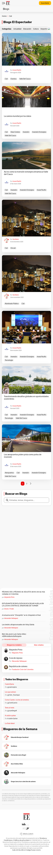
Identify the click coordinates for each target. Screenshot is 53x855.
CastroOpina (9, 684)
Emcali (13, 248)
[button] (49, 29)
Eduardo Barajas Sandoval (19, 737)
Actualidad (17, 29)
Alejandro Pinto (9, 597)
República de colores (18, 666)
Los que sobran (10, 692)
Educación (27, 29)
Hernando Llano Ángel (18, 755)
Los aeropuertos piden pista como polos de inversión (22, 455)
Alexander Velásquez (11, 618)
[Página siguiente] (30, 484)
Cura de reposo (15, 658)
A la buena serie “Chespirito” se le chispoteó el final (21, 615)
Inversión (26, 132)
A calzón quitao (10, 715)
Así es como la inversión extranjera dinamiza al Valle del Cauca (26, 173)
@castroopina (12, 687)
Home (4, 16)
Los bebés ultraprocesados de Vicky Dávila (18, 624)
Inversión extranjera (39, 132)
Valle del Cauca (24, 79)
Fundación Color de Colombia (22, 669)
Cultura (36, 29)
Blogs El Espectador (17, 22)
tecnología (9, 360)
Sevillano (16, 239)
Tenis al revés (9, 708)
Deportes (44, 29)
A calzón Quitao (12, 718)
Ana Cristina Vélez (17, 764)
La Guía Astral (10, 723)
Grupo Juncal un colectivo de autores (23, 781)
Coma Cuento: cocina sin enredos (17, 700)
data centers (15, 132)
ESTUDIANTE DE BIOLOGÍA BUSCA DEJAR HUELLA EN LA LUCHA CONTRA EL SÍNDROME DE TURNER (23, 604)
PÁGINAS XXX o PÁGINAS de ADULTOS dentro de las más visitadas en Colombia (23, 593)
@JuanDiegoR (12, 711)
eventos (13, 79)
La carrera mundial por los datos (17, 116)
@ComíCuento (12, 703)
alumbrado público (12, 304)
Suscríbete (45, 3)
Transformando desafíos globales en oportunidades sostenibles (26, 397)
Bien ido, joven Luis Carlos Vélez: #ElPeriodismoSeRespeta (14, 635)
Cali (6, 79)
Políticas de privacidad (21, 840)
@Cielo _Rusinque (13, 695)
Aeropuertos (9, 473)
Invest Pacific (17, 70)
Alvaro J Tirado (9, 609)
